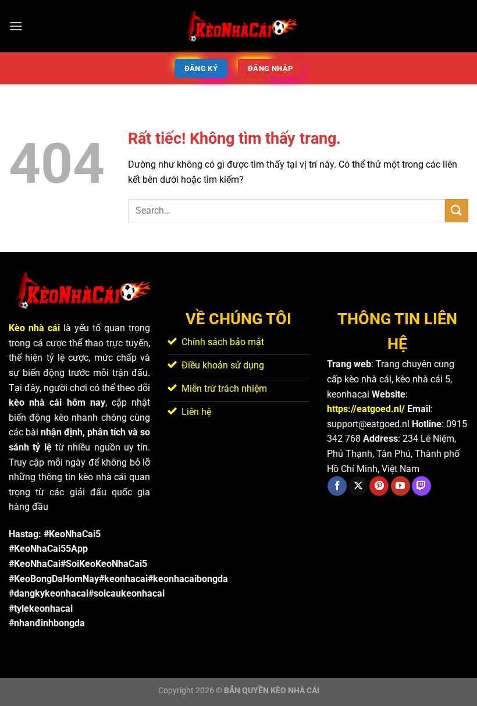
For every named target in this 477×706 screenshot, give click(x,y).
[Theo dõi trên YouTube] (400, 486)
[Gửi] (456, 210)
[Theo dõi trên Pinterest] (379, 486)
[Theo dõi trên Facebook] (337, 486)
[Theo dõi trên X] (358, 486)
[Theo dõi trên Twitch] (421, 486)
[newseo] (238, 26)
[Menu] (16, 26)
